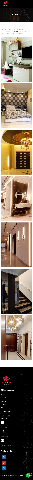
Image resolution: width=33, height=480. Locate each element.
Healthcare (7, 31)
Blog (2, 407)
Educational (20, 29)
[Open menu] (29, 4)
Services (3, 401)
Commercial (11, 29)
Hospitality (23, 31)
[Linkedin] (4, 468)
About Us (3, 398)
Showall (4, 29)
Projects (3, 404)
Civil (8, 33)
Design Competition (17, 33)
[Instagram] (4, 463)
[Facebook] (4, 457)
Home (2, 395)
